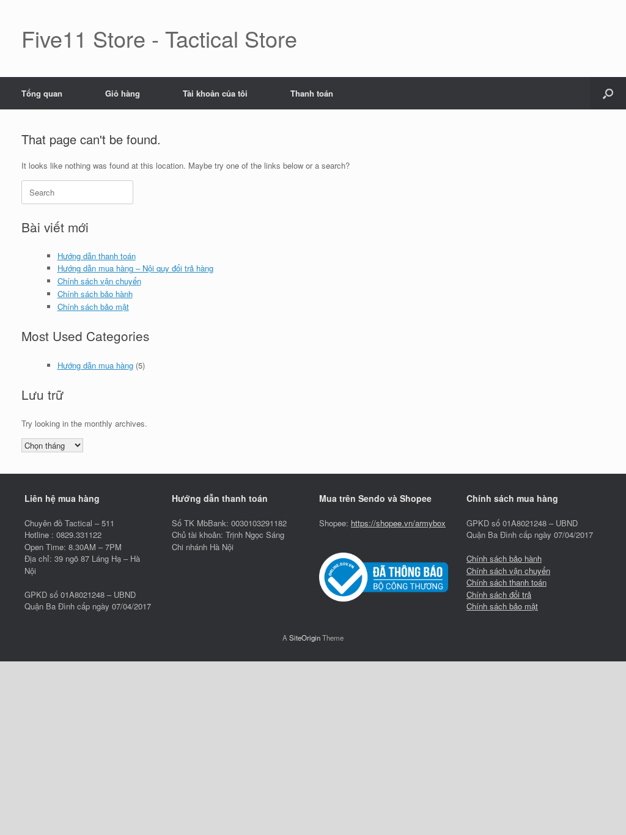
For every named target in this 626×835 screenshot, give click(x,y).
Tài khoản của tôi (215, 93)
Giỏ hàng (122, 93)
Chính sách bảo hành (95, 294)
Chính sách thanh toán (506, 582)
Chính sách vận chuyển (99, 281)
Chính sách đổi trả (498, 594)
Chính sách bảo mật (93, 306)
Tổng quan (41, 93)
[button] (608, 93)
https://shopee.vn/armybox (398, 523)
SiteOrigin (304, 637)
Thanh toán (311, 93)
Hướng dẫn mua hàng (95, 365)
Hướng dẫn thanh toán (96, 256)
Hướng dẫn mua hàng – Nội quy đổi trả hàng (135, 268)
